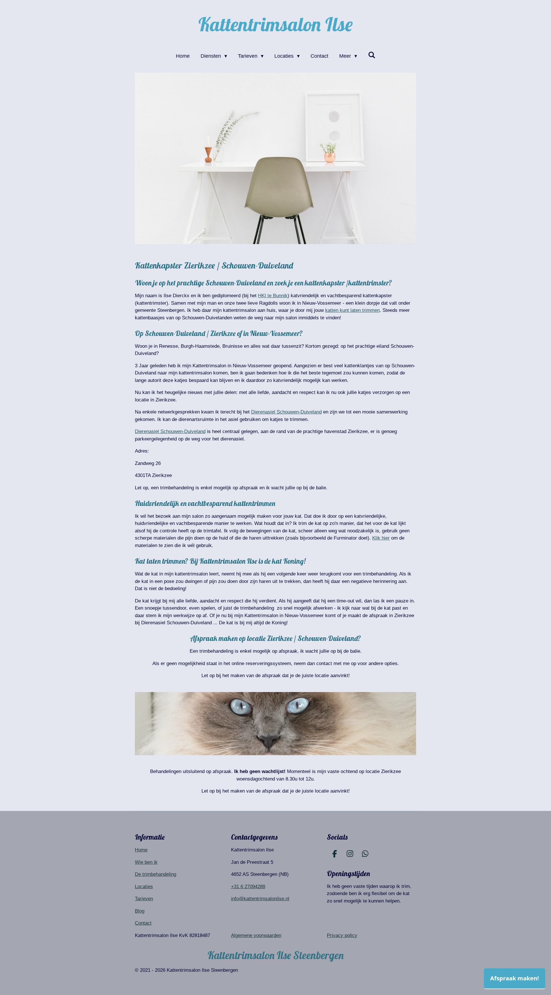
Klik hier (381, 538)
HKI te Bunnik (273, 295)
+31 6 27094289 (248, 886)
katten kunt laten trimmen (352, 310)
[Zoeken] (371, 55)
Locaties (144, 886)
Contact (143, 923)
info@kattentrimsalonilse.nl (260, 898)
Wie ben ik (146, 862)
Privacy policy (342, 935)
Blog (139, 911)
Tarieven (144, 898)
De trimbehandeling (155, 874)
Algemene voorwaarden (256, 935)
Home (141, 850)
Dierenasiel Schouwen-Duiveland (286, 412)
